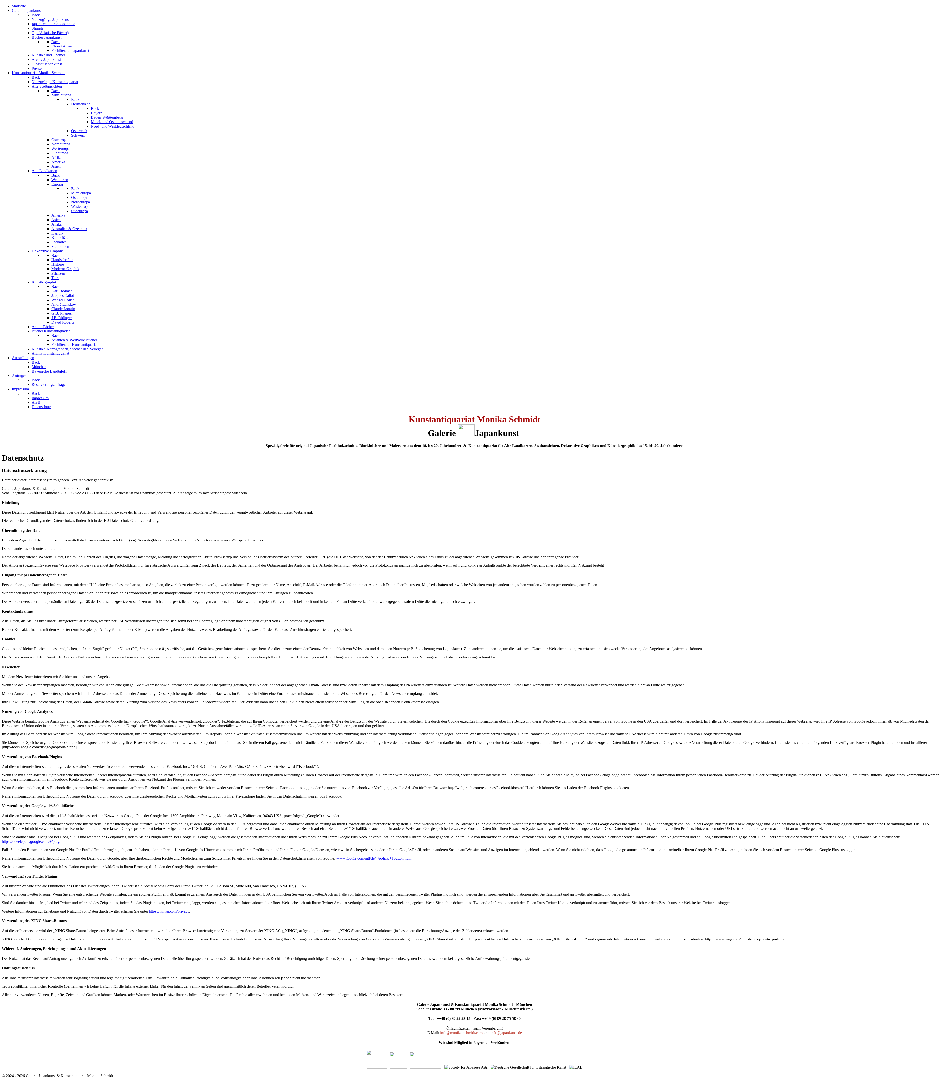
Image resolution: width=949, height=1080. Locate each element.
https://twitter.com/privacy (169, 911)
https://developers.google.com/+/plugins (33, 841)
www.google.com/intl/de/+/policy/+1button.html (373, 858)
